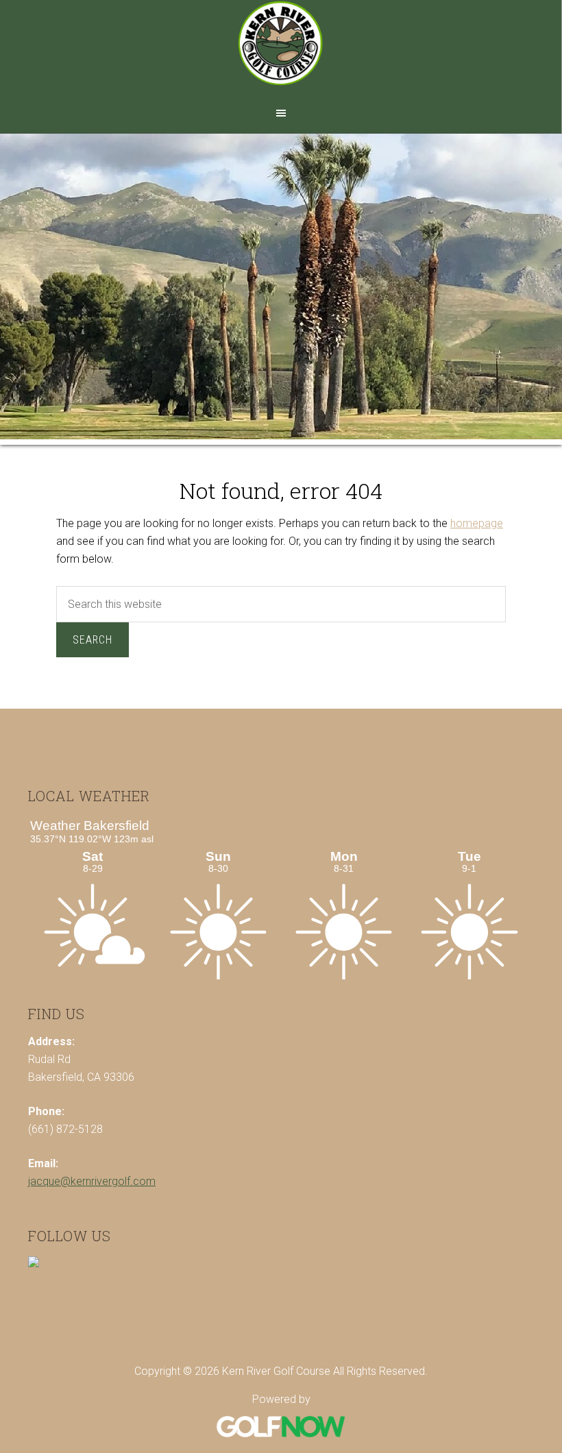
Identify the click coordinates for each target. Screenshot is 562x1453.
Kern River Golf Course (280, 49)
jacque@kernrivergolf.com (92, 1181)
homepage (476, 523)
